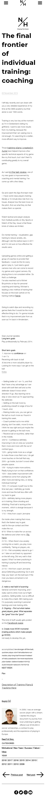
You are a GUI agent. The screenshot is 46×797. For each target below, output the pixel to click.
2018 (4, 760)
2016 (16, 760)
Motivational (7, 748)
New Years (18, 748)
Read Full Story (8, 739)
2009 (22, 764)
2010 (16, 764)
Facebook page (15, 623)
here (17, 296)
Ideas (4, 752)
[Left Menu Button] (6, 3)
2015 (22, 760)
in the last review (17, 172)
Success (28, 748)
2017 (10, 760)
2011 (10, 764)
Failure (36, 748)
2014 (28, 760)
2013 (34, 760)
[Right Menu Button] (40, 3)
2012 (4, 764)
